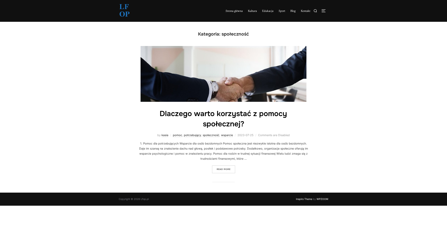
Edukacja (267, 11)
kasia (165, 135)
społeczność (211, 135)
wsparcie (227, 135)
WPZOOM (322, 198)
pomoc (177, 135)
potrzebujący (192, 135)
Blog (293, 11)
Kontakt (305, 11)
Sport (282, 11)
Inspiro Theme (304, 198)
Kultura (252, 11)
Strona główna (234, 11)
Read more (226, 169)
